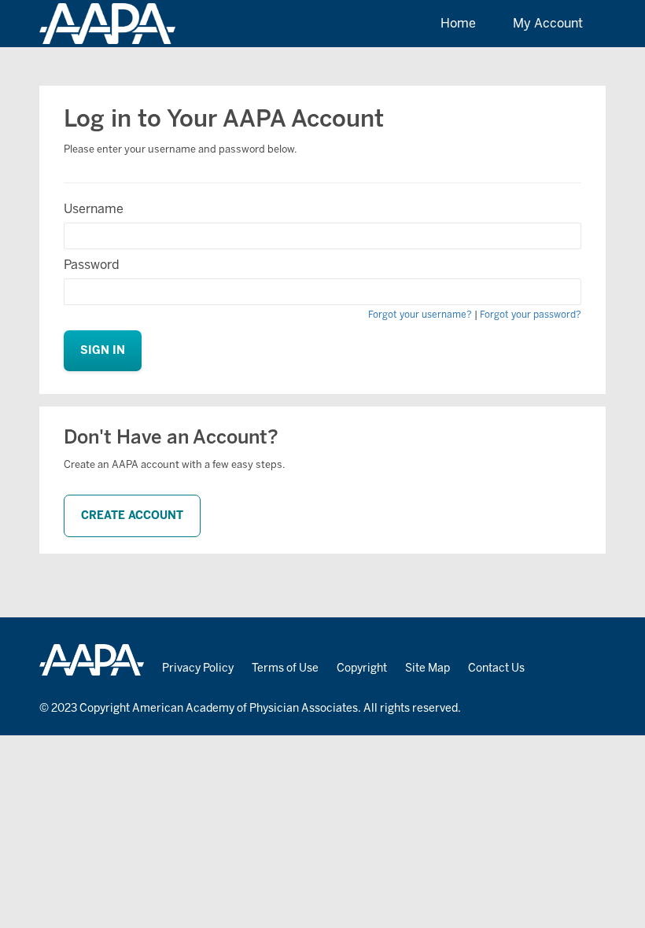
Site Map (427, 668)
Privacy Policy (198, 668)
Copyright (362, 668)
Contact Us (496, 668)
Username (93, 208)
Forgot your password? (530, 314)
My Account (548, 23)
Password (92, 264)
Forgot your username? (420, 314)
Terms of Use (285, 668)
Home (458, 23)
